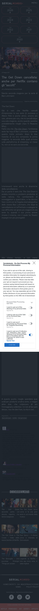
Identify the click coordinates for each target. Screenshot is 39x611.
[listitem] (19, 302)
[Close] (35, 264)
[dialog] (19, 305)
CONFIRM (12, 344)
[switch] (30, 308)
